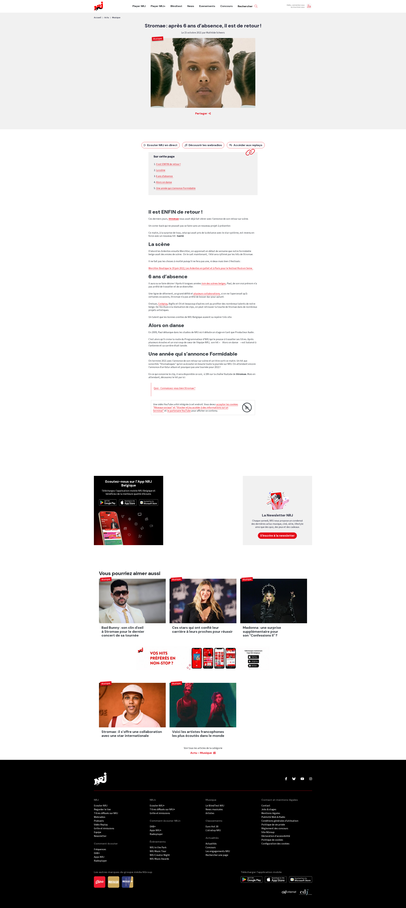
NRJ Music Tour (158, 851)
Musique (116, 17)
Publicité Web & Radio (273, 817)
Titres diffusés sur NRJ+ (162, 809)
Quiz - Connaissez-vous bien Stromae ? (174, 388)
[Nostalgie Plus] (127, 882)
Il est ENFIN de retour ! (168, 164)
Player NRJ (139, 6)
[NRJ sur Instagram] (310, 779)
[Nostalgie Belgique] (113, 882)
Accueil (97, 17)
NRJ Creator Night (160, 855)
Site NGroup (268, 832)
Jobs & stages (268, 809)
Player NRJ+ (158, 6)
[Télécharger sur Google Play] (108, 502)
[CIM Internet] (289, 892)
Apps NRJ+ (155, 830)
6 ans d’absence (164, 176)
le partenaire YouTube (179, 410)
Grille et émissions (104, 828)
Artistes (210, 813)
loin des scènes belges (213, 283)
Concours (226, 6)
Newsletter (100, 836)
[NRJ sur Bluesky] (293, 779)
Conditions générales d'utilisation (279, 821)
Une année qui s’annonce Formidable (176, 188)
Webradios (99, 817)
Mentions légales (270, 813)
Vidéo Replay (101, 824)
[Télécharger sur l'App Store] (128, 502)
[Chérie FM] (99, 882)
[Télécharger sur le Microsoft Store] (148, 502)
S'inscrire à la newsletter (277, 536)
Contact (265, 805)
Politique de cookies (272, 840)
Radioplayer (100, 861)
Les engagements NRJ (218, 851)
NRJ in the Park (158, 847)
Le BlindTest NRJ (215, 805)
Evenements (207, 6)
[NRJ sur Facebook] (286, 779)
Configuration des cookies (275, 843)
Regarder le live (102, 809)
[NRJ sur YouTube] (302, 779)
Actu (106, 17)
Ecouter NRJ (100, 805)
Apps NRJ (99, 857)
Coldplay (162, 304)
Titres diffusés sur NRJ (106, 813)
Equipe (97, 832)
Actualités (211, 843)
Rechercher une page (217, 855)
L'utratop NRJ (213, 830)
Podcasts (99, 821)
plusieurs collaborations (206, 293)
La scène (160, 170)
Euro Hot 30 (212, 826)
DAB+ (97, 853)
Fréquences (100, 849)
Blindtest (176, 6)
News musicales (214, 809)
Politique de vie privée (273, 824)
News (190, 6)
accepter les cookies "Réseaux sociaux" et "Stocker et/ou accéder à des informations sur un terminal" (195, 407)
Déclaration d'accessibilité (275, 836)
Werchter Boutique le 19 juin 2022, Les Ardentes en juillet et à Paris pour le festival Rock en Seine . (200, 268)
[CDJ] (305, 892)
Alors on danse (164, 182)
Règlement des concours (274, 828)
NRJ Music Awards (159, 859)
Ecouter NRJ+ (157, 805)
